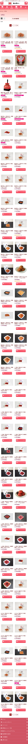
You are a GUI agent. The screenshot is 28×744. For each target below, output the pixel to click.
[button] (1, 3)
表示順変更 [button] (16, 18)
